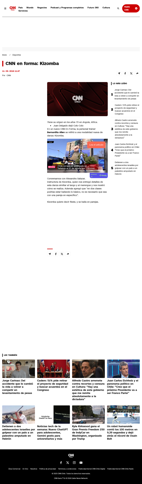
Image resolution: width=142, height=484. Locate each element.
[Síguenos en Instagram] (74, 462)
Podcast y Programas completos (67, 7)
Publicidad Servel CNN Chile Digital (91, 469)
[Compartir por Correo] (118, 73)
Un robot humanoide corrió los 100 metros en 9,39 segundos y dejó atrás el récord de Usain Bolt (122, 433)
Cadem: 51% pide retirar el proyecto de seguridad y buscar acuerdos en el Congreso (127, 109)
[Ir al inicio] (13, 8)
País (20, 7)
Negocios (42, 7)
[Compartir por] (137, 73)
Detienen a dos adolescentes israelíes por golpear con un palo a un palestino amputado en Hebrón (126, 168)
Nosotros (33, 469)
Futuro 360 (93, 7)
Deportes (16, 55)
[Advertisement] (23, 240)
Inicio (4, 55)
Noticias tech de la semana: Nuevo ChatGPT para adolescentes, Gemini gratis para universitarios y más (52, 433)
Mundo (29, 7)
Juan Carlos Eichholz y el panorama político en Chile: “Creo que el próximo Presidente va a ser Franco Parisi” (127, 150)
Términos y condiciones (67, 469)
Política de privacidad (47, 469)
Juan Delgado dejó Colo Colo (68, 125)
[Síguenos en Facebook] (61, 462)
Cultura (106, 7)
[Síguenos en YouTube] (81, 462)
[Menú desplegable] (5, 8)
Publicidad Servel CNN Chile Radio (120, 469)
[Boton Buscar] (118, 8)
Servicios (23, 10)
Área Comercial (14, 469)
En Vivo (25, 469)
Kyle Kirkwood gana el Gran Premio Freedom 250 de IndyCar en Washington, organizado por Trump (88, 433)
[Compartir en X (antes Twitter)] (131, 73)
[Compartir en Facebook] (125, 73)
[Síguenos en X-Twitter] (67, 462)
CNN (9, 75)
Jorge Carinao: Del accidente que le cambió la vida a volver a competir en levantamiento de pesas (127, 94)
